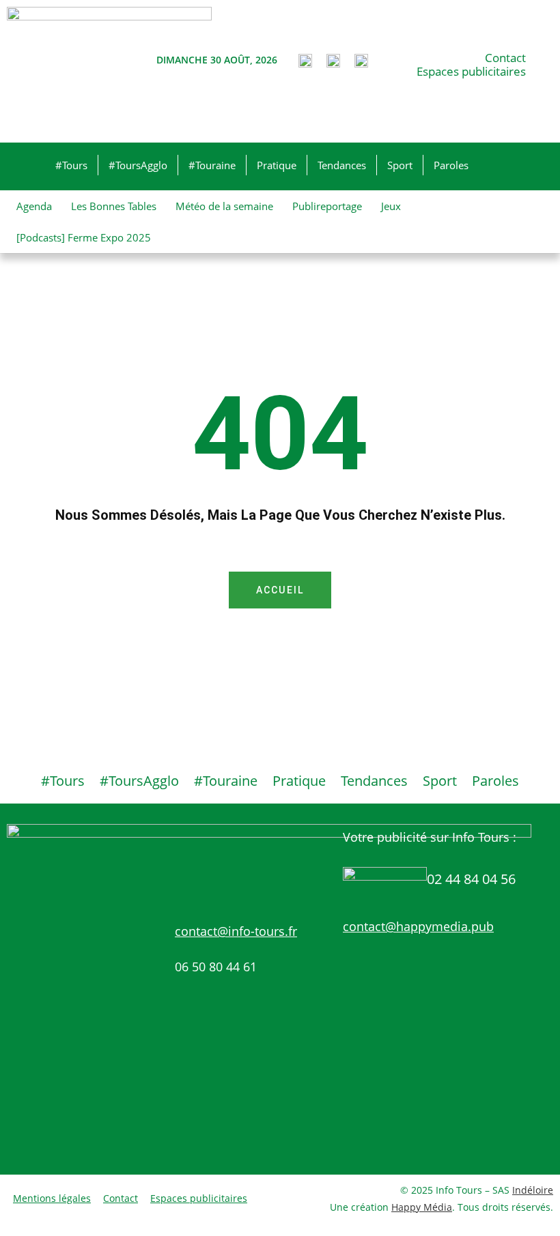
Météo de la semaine (224, 206)
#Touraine (212, 165)
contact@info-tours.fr (236, 931)
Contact (505, 58)
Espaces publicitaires (471, 71)
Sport (399, 165)
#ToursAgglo (138, 165)
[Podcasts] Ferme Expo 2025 (83, 237)
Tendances (342, 165)
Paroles (451, 165)
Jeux (391, 206)
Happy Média (421, 1207)
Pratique (276, 165)
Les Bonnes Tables (113, 206)
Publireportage (327, 206)
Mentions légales (52, 1198)
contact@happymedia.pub (418, 926)
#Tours (71, 165)
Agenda (34, 206)
